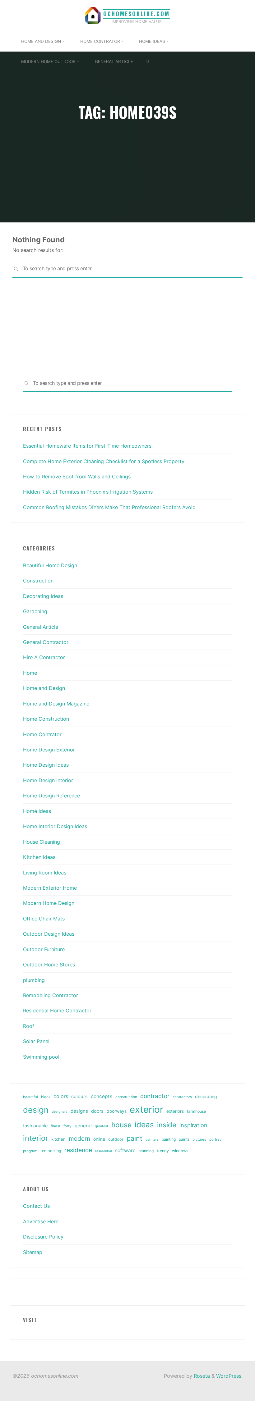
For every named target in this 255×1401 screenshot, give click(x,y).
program (30, 1151)
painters (152, 1139)
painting (169, 1139)
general (83, 1126)
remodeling (50, 1150)
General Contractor (45, 642)
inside (166, 1125)
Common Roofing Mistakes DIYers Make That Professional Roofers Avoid (109, 507)
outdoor (115, 1139)
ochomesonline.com (136, 14)
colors (60, 1096)
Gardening (35, 611)
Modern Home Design (48, 903)
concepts (101, 1096)
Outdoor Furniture (44, 949)
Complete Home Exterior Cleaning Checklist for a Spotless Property (103, 461)
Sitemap (32, 1252)
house (121, 1124)
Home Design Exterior (49, 749)
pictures (199, 1139)
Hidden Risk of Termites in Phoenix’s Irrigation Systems (88, 492)
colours (79, 1096)
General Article (40, 627)
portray (215, 1139)
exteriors (175, 1111)
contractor (154, 1096)
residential (103, 1151)
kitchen (58, 1139)
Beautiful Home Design (50, 565)
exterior (146, 1109)
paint (134, 1138)
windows (180, 1150)
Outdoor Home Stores (49, 964)
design (36, 1110)
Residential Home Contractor (57, 1010)
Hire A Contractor (44, 657)
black (45, 1097)
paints (184, 1139)
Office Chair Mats (44, 918)
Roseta (201, 1376)
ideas (144, 1124)
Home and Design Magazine (56, 703)
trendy (163, 1150)
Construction (38, 580)
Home (30, 673)
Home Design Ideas (46, 765)
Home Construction (46, 719)
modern (79, 1138)
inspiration (193, 1125)
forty (67, 1126)
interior (35, 1138)
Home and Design (44, 688)
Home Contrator (42, 734)
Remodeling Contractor (50, 995)
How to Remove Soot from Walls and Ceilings (77, 476)
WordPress (228, 1376)
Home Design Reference (51, 795)
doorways (117, 1111)
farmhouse (196, 1111)
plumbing (34, 980)
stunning (146, 1150)
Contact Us (36, 1206)
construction (126, 1097)
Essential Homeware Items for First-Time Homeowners (87, 446)
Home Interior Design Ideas (55, 826)
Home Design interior (48, 780)
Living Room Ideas (44, 872)
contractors (182, 1097)
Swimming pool (41, 1057)
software (125, 1150)
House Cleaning (41, 842)
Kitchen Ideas (39, 857)
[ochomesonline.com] (93, 15)
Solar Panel (36, 1041)
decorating (206, 1096)
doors (97, 1111)
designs (79, 1111)
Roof (28, 1026)
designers (59, 1112)
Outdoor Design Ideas (48, 934)
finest (55, 1126)
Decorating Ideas (43, 596)
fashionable (35, 1126)
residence (78, 1150)
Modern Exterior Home (50, 888)
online (99, 1139)
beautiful (30, 1097)
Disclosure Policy (43, 1237)
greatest (101, 1126)
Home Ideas (37, 811)
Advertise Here (40, 1221)
